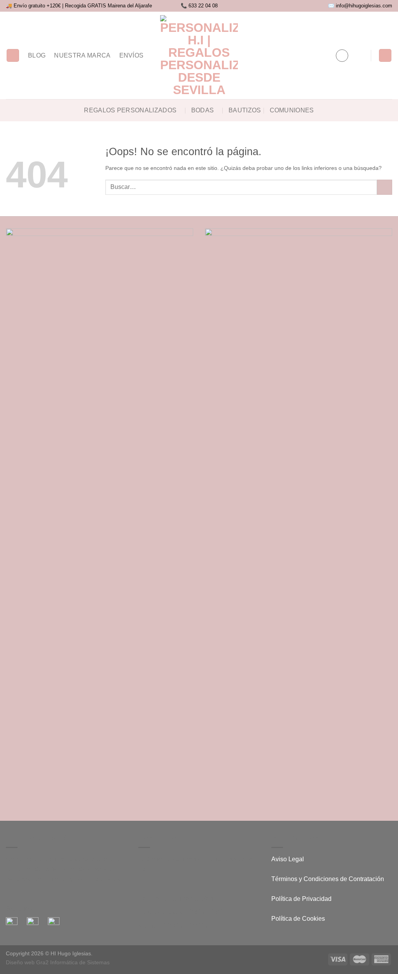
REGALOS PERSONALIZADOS (130, 110)
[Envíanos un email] (321, 55)
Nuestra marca (82, 55)
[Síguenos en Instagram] (301, 55)
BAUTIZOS (245, 110)
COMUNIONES (292, 110)
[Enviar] (384, 187)
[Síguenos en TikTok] (311, 55)
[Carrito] (385, 55)
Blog (36, 55)
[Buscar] (13, 55)
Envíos (131, 55)
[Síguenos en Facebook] (291, 55)
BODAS (202, 110)
